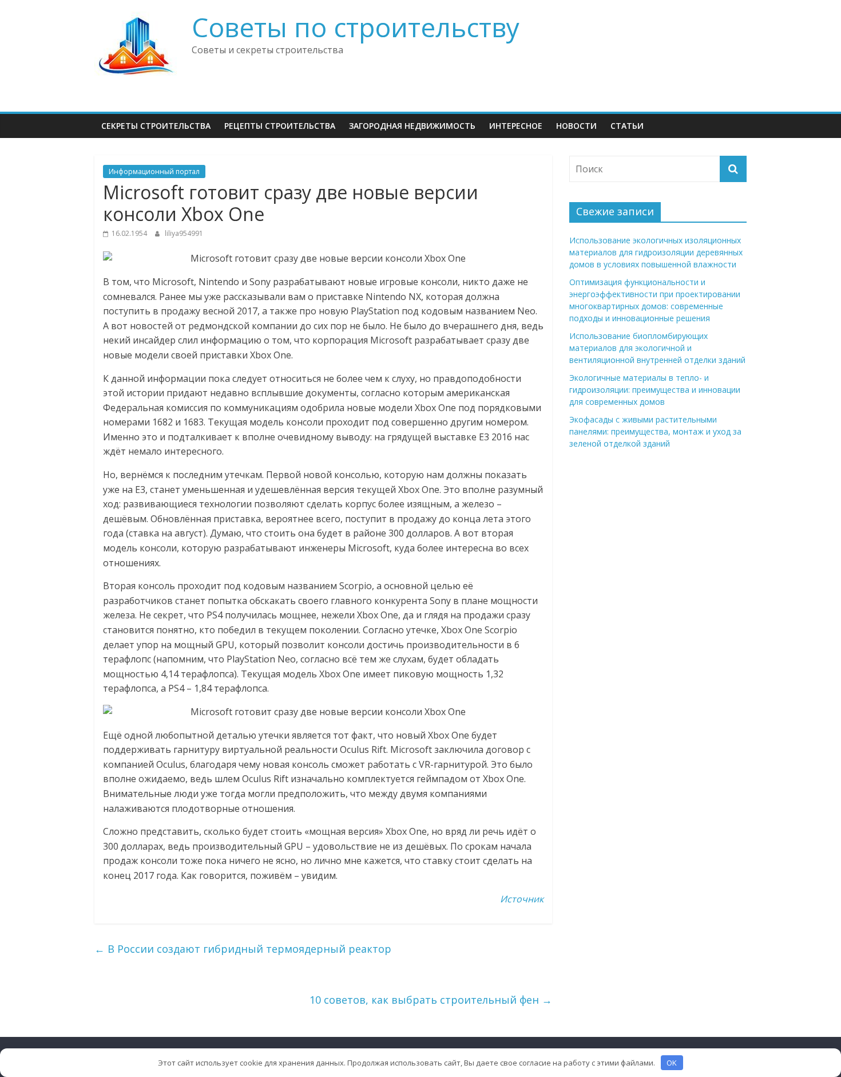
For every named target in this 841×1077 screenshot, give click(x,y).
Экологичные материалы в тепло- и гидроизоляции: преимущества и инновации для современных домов (654, 389)
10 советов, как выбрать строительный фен (431, 1000)
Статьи (627, 125)
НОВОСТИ (576, 125)
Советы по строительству (355, 27)
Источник (522, 899)
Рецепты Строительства (279, 125)
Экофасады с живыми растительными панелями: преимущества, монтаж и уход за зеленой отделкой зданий (655, 431)
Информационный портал (154, 171)
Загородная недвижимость (412, 125)
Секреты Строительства (156, 125)
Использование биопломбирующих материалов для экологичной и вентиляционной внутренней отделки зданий (657, 347)
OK (672, 1063)
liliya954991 (184, 233)
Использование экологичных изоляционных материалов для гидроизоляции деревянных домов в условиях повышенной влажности (656, 252)
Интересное (515, 125)
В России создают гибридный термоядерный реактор (242, 949)
